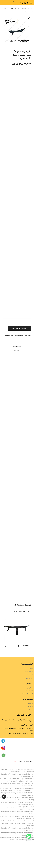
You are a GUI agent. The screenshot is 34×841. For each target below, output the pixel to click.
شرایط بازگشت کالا (27, 693)
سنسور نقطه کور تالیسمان (7, 51)
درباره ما (30, 706)
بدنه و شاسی (23, 9)
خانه (32, 9)
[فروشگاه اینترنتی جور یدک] (23, 2)
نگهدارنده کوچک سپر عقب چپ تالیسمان (4, 51)
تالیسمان (16, 335)
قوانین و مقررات (28, 690)
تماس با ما (30, 709)
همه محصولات (9, 335)
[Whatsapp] (28, 836)
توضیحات (17, 346)
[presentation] (3, 629)
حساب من (30, 688)
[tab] (17, 347)
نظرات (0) (17, 350)
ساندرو (20, 614)
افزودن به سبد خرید (18, 328)
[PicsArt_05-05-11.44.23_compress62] (17, 30)
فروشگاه (30, 703)
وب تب (16, 761)
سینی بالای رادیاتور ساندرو (21, 611)
